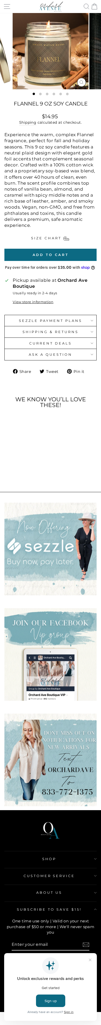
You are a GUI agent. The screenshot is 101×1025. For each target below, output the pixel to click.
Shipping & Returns (50, 332)
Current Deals (50, 343)
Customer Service (49, 876)
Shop (49, 859)
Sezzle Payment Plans (50, 320)
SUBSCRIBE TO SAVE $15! (49, 909)
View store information (33, 302)
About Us (49, 892)
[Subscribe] (86, 944)
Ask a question (50, 354)
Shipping (27, 122)
